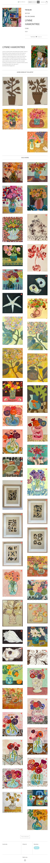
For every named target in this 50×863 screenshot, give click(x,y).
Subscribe (43, 2)
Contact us (40, 36)
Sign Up (36, 847)
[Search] (38, 2)
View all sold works (25, 836)
